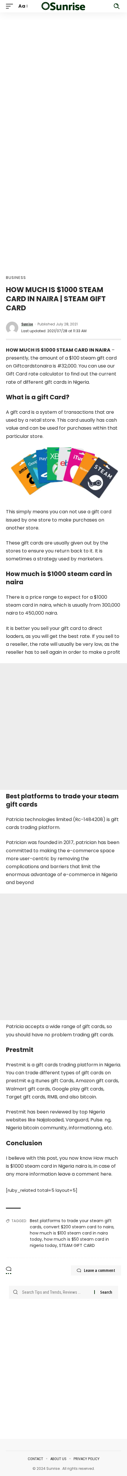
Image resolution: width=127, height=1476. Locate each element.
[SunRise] (63, 6)
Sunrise (27, 324)
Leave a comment (99, 1270)
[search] (116, 6)
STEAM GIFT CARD (77, 1245)
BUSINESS (16, 277)
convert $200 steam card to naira (78, 1227)
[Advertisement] (63, 75)
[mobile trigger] (11, 6)
